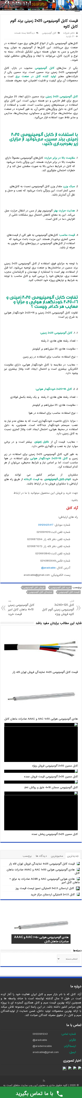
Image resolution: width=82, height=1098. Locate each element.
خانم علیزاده (69, 33)
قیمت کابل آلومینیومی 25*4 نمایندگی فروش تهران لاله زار (45, 672)
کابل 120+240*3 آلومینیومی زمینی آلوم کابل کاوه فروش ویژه (58, 607)
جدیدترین (73, 856)
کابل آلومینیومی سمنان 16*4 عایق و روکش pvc (51, 787)
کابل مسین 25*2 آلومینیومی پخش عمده (55, 834)
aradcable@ (48, 568)
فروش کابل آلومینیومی (33, 587)
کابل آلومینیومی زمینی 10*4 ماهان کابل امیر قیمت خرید (21, 607)
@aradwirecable (42, 1046)
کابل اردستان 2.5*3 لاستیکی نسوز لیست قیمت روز (45, 888)
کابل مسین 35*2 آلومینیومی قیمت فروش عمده (51, 777)
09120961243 (40, 1034)
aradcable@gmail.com (46, 1052)
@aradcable (40, 1040)
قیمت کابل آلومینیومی (69, 592)
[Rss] (44, 1080)
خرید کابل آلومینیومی (60, 587)
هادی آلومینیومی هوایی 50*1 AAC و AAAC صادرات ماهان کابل (41, 719)
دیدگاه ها (41, 856)
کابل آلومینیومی (49, 33)
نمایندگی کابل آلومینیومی (40, 592)
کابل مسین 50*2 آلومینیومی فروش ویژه (55, 766)
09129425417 (45, 525)
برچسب (27, 856)
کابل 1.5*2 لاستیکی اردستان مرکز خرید (53, 894)
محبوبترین (57, 856)
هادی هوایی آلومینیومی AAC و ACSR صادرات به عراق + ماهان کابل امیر (44, 880)
